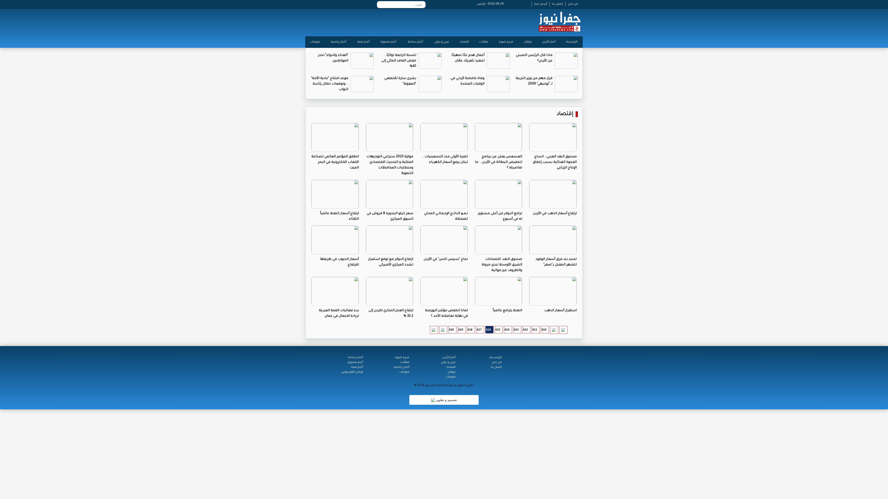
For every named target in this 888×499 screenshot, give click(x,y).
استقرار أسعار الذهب (560, 311)
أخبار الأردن (548, 42)
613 (516, 329)
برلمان (528, 42)
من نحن (573, 4)
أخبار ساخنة (415, 42)
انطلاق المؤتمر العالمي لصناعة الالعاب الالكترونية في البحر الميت (335, 162)
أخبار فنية (363, 42)
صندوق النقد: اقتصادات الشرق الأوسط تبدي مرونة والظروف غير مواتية (502, 265)
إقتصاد (565, 114)
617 (479, 329)
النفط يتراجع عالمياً (507, 311)
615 (497, 329)
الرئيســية (496, 357)
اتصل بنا (557, 4)
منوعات (315, 42)
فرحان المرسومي (352, 372)
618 (470, 329)
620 (451, 329)
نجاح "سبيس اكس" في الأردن (446, 259)
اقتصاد (464, 42)
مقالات (483, 42)
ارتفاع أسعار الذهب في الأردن (555, 214)
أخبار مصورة (388, 42)
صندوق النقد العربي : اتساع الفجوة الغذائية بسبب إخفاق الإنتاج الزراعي (555, 162)
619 (460, 329)
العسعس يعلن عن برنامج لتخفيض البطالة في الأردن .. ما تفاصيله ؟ (498, 162)
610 (544, 329)
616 (488, 329)
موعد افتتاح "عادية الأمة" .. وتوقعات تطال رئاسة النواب (329, 84)
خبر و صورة (506, 42)
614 (507, 329)
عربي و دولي (442, 42)
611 (534, 329)
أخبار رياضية (338, 42)
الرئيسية (571, 42)
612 (525, 329)
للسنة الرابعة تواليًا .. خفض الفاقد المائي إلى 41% (399, 61)
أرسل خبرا (540, 4)
